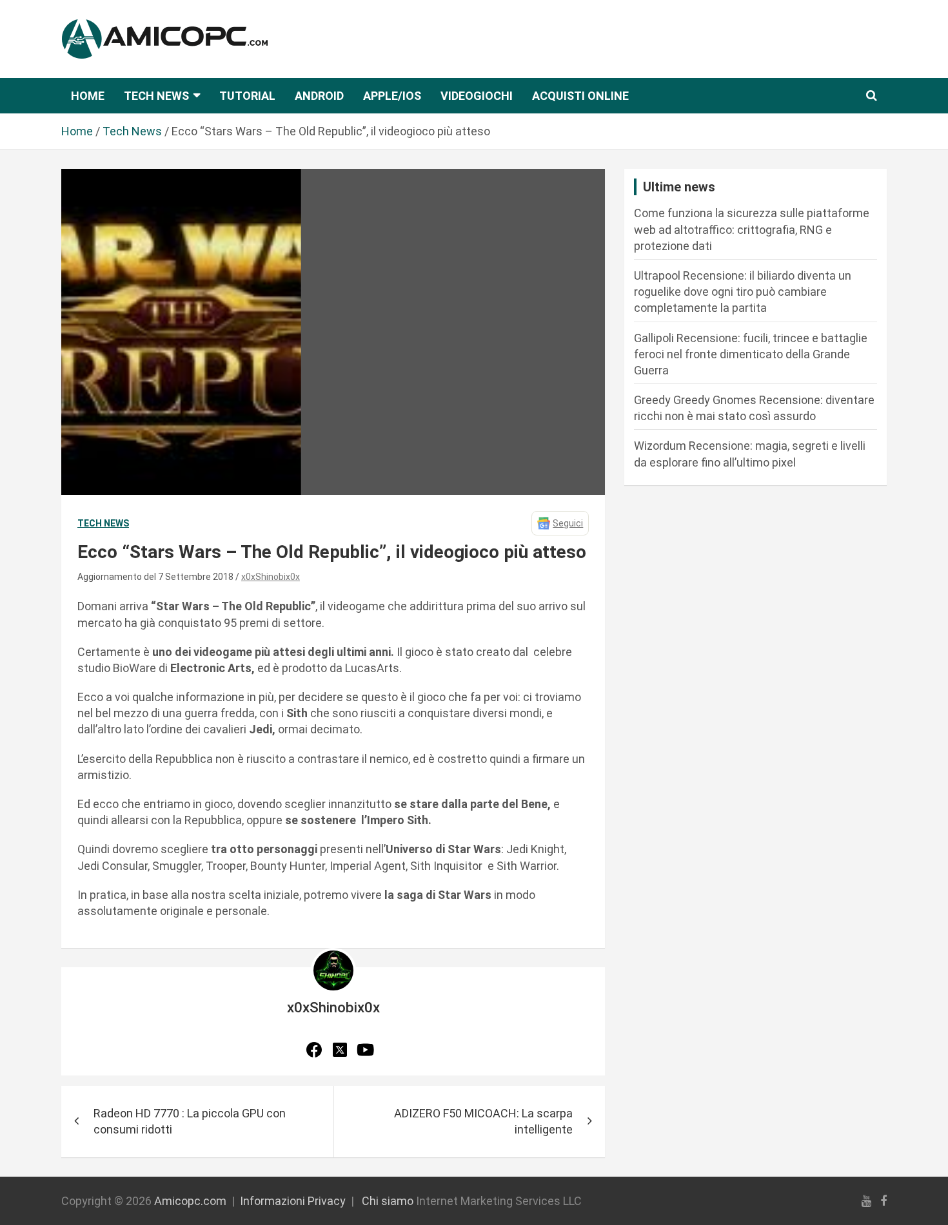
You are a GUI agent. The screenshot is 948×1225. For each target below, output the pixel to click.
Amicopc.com (190, 1201)
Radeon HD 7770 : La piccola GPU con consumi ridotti (190, 1121)
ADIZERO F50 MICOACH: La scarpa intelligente (483, 1121)
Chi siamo (387, 1201)
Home (87, 95)
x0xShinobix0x (270, 577)
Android (319, 95)
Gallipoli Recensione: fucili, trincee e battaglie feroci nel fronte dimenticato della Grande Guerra (750, 354)
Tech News (156, 95)
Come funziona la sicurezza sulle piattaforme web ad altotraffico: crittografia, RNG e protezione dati (751, 229)
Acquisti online (580, 95)
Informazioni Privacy (293, 1201)
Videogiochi (476, 95)
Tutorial (247, 95)
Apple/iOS (392, 95)
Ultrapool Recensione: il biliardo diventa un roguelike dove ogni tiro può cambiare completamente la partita (742, 291)
